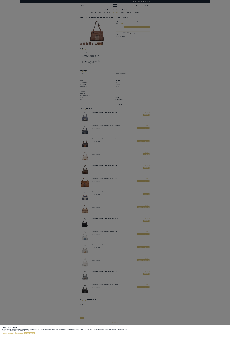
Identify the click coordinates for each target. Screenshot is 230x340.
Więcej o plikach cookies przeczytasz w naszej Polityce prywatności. (15, 330)
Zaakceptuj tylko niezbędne (8, 333)
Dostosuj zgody (19, 333)
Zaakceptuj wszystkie (29, 333)
